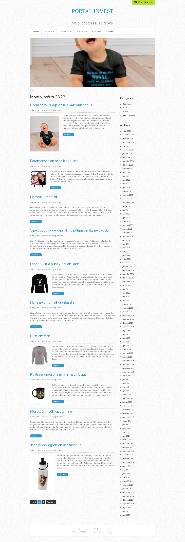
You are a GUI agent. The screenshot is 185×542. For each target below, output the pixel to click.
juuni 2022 (126, 214)
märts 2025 (126, 131)
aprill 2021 (126, 255)
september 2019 (128, 327)
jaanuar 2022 (127, 229)
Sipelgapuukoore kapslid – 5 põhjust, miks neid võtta (69, 230)
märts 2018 (126, 395)
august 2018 (126, 376)
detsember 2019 (128, 315)
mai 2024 (125, 146)
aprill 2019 (126, 346)
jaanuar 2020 (127, 312)
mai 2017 (125, 432)
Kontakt (109, 31)
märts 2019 (126, 349)
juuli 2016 (125, 470)
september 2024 (128, 142)
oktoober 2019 (127, 323)
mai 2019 (125, 342)
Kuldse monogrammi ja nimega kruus (58, 374)
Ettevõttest (96, 31)
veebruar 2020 (127, 308)
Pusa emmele (40, 336)
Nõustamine (49, 31)
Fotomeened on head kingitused (54, 160)
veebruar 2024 (127, 150)
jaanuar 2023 (127, 199)
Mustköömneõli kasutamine (51, 411)
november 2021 (128, 236)
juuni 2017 (126, 428)
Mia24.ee (60, 236)
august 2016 (126, 466)
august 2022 (126, 206)
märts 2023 (126, 191)
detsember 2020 (128, 270)
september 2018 (128, 372)
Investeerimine (65, 31)
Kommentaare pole (48, 110)
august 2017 (126, 421)
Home (32, 91)
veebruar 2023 (127, 195)
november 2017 (128, 410)
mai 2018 (125, 387)
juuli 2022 (125, 210)
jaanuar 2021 (127, 267)
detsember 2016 (128, 451)
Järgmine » (51, 502)
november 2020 (128, 274)
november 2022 (128, 203)
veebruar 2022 (127, 225)
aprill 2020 (126, 300)
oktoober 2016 (127, 459)
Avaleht (36, 31)
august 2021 (126, 240)
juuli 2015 (125, 511)
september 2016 (128, 462)
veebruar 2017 (127, 443)
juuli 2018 (125, 379)
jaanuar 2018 (127, 402)
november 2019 (128, 319)
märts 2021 (126, 259)
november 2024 (128, 135)
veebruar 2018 (127, 398)
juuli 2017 (125, 425)
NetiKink (59, 110)
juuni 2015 (126, 515)
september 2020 (128, 282)
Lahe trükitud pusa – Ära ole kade (55, 264)
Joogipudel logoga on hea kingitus (55, 445)
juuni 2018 (126, 383)
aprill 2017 (126, 436)
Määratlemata (127, 104)
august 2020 (126, 285)
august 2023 (126, 172)
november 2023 (128, 161)
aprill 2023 (126, 187)
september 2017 (128, 417)
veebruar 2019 (127, 353)
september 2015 (128, 504)
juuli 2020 (125, 289)
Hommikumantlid (43, 197)
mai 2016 (125, 477)
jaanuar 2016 (127, 489)
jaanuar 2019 (127, 357)
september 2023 (128, 169)
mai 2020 (125, 297)
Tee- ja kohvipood (128, 115)
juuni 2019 (126, 338)
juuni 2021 (126, 248)
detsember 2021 (128, 233)
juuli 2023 (125, 176)
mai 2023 (125, 184)
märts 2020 (126, 304)
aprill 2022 (126, 218)
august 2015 (126, 507)
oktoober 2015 (127, 500)
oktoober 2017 (127, 413)
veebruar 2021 (127, 263)
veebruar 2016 (127, 485)
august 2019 (126, 331)
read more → (68, 134)
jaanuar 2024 (127, 154)
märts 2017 (126, 440)
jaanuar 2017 (127, 447)
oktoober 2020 (127, 278)
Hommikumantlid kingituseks (52, 302)
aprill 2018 (126, 391)
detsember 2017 (128, 406)
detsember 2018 (128, 361)
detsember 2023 (128, 157)
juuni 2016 (126, 474)
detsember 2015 (128, 492)
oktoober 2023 (127, 165)
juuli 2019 (125, 334)
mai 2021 (125, 251)
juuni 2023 (126, 180)
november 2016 (128, 455)
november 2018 (128, 364)
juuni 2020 (126, 293)
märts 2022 (126, 221)
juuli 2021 (125, 244)
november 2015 (128, 496)
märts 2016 (126, 481)
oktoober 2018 (127, 368)
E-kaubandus (81, 31)
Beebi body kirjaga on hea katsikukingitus (61, 105)
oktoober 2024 (127, 139)
